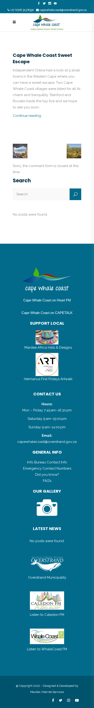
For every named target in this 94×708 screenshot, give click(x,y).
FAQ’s (47, 481)
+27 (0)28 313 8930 (22, 10)
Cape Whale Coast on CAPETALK (47, 313)
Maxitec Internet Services (47, 692)
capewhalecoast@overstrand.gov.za (63, 10)
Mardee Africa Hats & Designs (48, 347)
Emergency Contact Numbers (47, 468)
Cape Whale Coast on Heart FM (47, 300)
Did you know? (47, 475)
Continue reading (27, 116)
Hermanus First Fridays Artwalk (48, 379)
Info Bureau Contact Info (47, 462)
